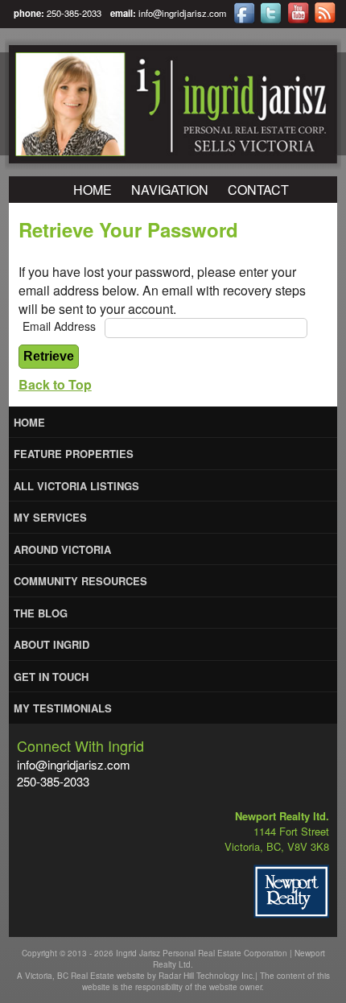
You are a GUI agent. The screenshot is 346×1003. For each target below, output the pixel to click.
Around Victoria (62, 549)
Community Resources (80, 580)
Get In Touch (51, 676)
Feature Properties (74, 453)
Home (92, 189)
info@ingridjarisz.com (182, 12)
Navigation (169, 189)
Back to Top (55, 384)
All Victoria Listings (76, 485)
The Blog (41, 613)
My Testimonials (63, 708)
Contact (258, 189)
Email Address (59, 326)
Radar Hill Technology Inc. (207, 975)
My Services (50, 517)
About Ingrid (51, 644)
